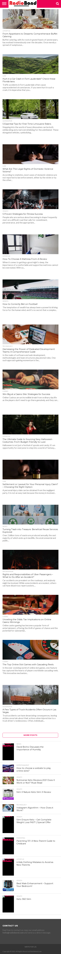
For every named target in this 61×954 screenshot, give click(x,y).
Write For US (30, 947)
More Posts (30, 735)
